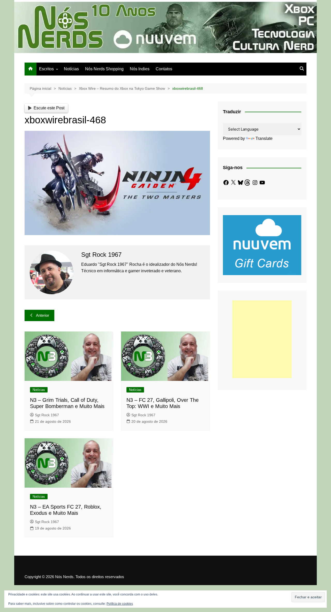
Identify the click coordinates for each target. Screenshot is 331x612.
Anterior (42, 315)
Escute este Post (49, 108)
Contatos (164, 69)
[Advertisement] (262, 339)
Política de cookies (120, 604)
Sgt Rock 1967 (47, 415)
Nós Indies (139, 69)
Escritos (46, 69)
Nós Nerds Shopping (104, 69)
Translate (264, 138)
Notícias (71, 69)
